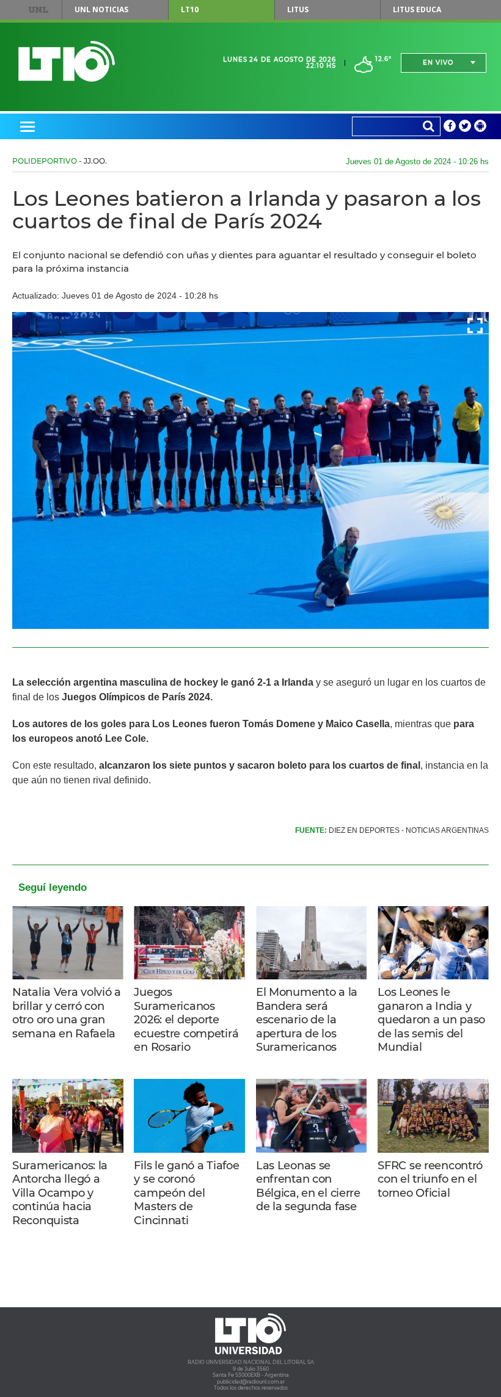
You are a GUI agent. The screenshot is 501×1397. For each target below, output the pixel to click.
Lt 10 (67, 61)
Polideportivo (44, 160)
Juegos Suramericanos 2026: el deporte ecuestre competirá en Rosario (186, 1019)
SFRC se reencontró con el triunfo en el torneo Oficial (430, 1179)
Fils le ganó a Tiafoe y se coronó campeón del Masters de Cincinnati (186, 1193)
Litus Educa (417, 9)
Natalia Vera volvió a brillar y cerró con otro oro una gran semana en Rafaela (66, 1012)
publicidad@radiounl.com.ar (251, 1382)
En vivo (438, 63)
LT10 (190, 9)
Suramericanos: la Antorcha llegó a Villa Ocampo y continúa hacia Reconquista (60, 1193)
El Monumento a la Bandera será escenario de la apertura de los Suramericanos (306, 1019)
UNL (38, 10)
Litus (298, 9)
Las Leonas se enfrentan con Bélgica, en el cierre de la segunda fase (308, 1186)
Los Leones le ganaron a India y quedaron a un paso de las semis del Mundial (431, 1019)
